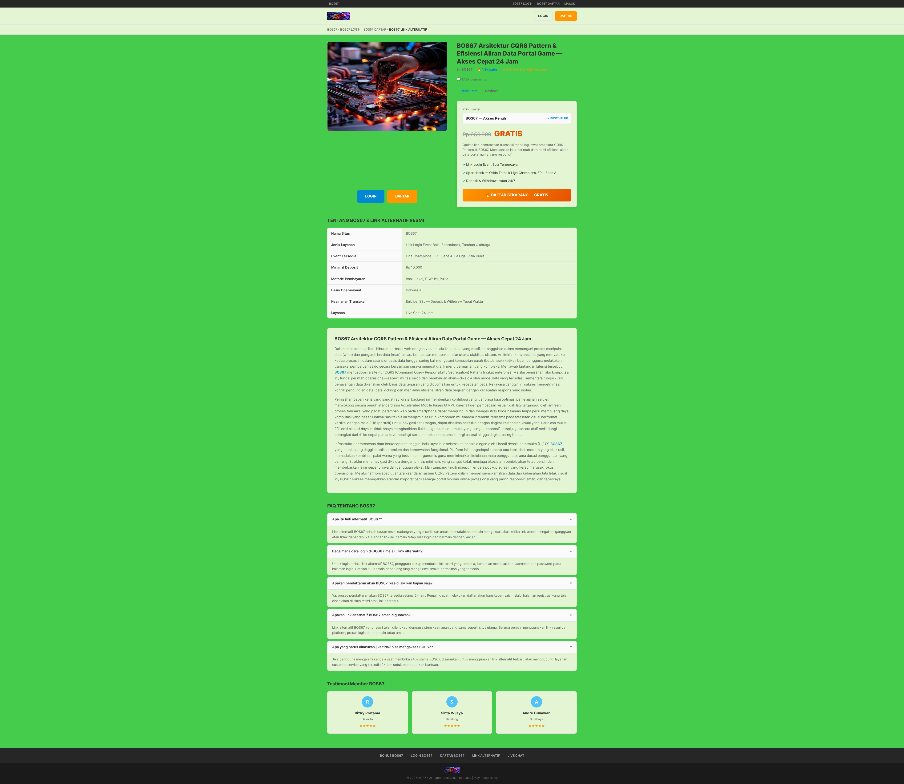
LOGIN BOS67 (421, 755)
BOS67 (334, 3)
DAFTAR (566, 16)
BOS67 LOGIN (523, 3)
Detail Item (469, 91)
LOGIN (543, 16)
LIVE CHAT (516, 755)
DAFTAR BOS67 (452, 755)
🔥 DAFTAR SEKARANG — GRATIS (516, 195)
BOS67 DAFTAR (548, 3)
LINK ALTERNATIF (486, 755)
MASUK (569, 3)
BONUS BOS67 (391, 755)
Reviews (492, 91)
